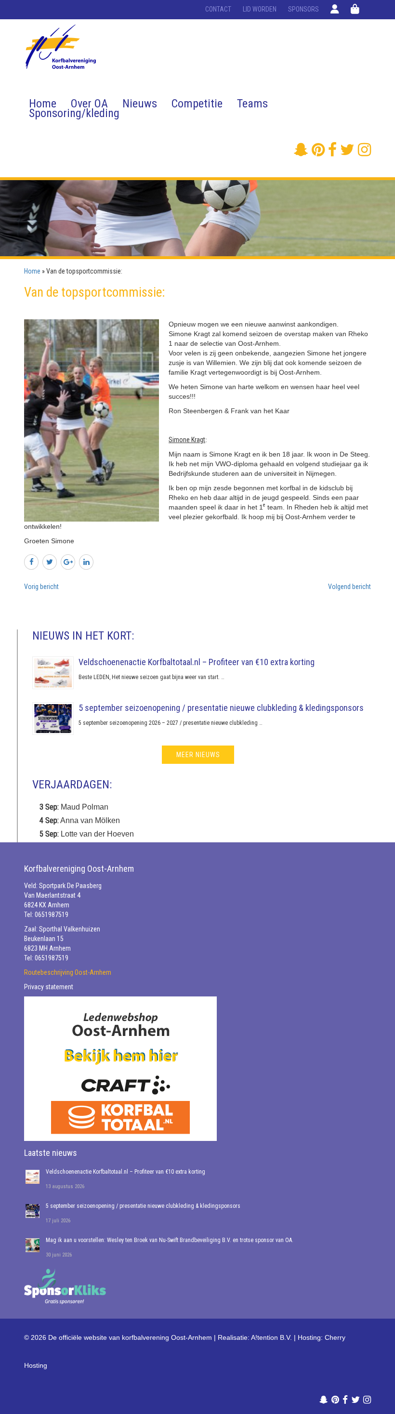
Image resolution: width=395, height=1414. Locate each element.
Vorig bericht (41, 586)
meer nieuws (198, 755)
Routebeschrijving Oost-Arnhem (67, 972)
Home (42, 103)
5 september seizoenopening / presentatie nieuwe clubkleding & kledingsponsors (221, 708)
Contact (218, 9)
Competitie (197, 103)
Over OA (89, 103)
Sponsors (303, 9)
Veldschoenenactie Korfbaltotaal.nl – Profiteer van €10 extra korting (197, 662)
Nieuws (139, 103)
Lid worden (259, 9)
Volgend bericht (349, 586)
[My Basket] (355, 9)
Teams (252, 103)
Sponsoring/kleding (74, 113)
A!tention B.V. (271, 1337)
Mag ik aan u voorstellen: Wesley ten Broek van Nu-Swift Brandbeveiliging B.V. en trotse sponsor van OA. (169, 1240)
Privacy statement (48, 987)
